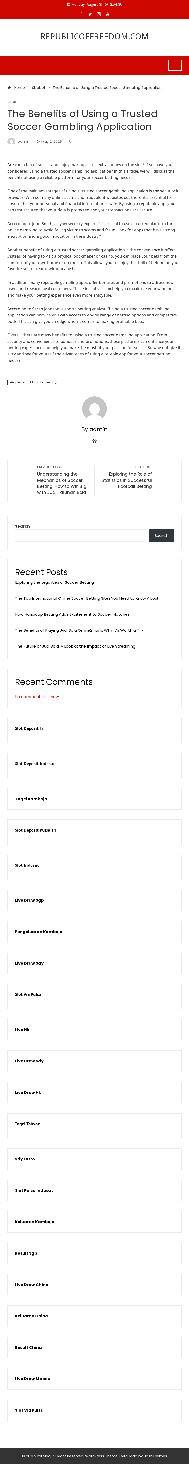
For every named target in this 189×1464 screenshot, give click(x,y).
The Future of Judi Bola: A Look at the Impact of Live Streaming (75, 646)
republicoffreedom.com (94, 36)
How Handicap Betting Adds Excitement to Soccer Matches (72, 614)
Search (22, 526)
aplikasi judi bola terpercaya (36, 382)
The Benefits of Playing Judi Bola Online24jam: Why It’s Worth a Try (79, 630)
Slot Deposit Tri (30, 728)
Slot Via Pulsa (28, 994)
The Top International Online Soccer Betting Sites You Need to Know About (87, 598)
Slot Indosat (27, 865)
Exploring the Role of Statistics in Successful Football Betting (126, 477)
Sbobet (13, 102)
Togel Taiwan (28, 1124)
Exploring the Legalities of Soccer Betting (54, 582)
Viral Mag (129, 1456)
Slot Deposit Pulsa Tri (35, 830)
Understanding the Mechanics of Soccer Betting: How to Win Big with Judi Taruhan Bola (61, 480)
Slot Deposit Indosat (35, 763)
